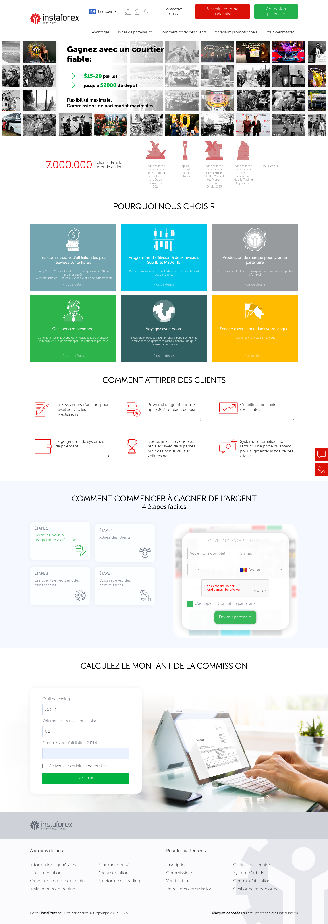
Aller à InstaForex (53, 29)
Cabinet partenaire (251, 864)
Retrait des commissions (190, 888)
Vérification (177, 880)
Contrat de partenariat (237, 603)
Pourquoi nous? (113, 864)
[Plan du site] (127, 12)
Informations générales (53, 864)
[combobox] (260, 569)
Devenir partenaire (235, 617)
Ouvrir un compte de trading (58, 880)
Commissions (179, 872)
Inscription (176, 864)
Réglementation (46, 872)
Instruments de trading (52, 888)
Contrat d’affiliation (251, 880)
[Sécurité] (137, 12)
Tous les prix (272, 166)
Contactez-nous (173, 11)
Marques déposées (227, 913)
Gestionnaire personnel (256, 888)
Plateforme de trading (118, 880)
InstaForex (49, 913)
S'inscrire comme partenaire (222, 11)
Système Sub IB (248, 872)
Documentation (113, 872)
